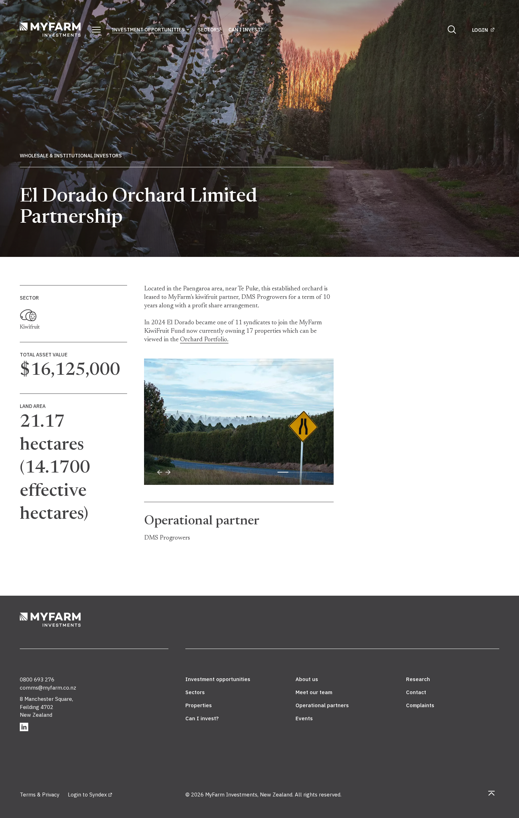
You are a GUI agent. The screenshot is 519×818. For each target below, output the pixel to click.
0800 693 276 (37, 679)
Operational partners (322, 705)
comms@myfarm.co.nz (48, 687)
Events (304, 718)
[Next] (168, 472)
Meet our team (314, 692)
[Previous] (159, 472)
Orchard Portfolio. (204, 340)
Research (418, 679)
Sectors (209, 29)
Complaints (420, 705)
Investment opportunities (148, 29)
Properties (198, 705)
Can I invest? (245, 29)
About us (307, 679)
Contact (416, 692)
